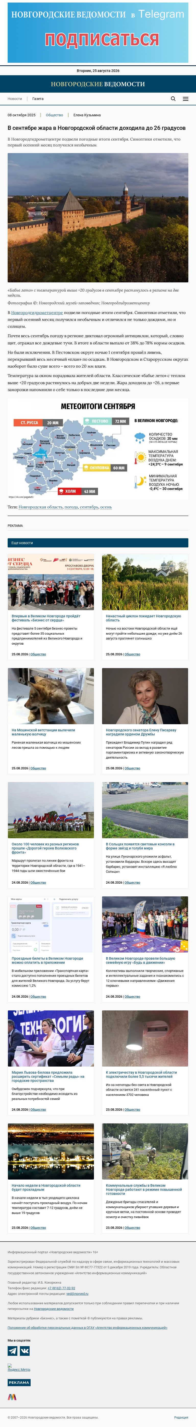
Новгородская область (41, 506)
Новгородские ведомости (54, 1309)
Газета (38, 99)
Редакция (181, 1417)
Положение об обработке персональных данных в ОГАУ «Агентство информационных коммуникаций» (87, 1328)
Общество (54, 115)
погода (71, 506)
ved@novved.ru (77, 1294)
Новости (15, 99)
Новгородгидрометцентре (37, 312)
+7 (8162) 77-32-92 (61, 1288)
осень (106, 506)
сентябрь (89, 506)
